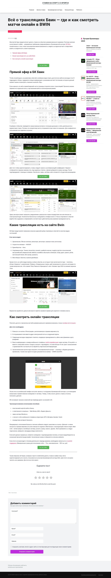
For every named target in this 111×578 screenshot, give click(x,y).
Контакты (100, 574)
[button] (43, 65)
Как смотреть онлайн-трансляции (22, 59)
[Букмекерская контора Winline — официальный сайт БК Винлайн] (83, 131)
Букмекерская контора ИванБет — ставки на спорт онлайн (93, 98)
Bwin (10, 492)
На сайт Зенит (91, 54)
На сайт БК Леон (91, 123)
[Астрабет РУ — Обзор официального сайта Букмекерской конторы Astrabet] (83, 62)
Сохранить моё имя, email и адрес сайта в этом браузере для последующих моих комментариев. (42, 547)
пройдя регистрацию (69, 323)
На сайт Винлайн (91, 140)
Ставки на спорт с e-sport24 (55, 3)
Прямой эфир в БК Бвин (19, 53)
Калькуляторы (69, 10)
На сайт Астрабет (92, 71)
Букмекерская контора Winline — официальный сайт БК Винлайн (93, 130)
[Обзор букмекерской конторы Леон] (83, 116)
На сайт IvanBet (91, 108)
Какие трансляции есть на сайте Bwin (23, 56)
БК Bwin (68, 44)
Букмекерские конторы (55, 10)
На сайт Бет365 (91, 92)
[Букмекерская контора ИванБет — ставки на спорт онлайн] (83, 100)
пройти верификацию (52, 342)
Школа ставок (41, 10)
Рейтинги (79, 10)
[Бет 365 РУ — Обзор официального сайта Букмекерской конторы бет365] (83, 79)
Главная (31, 10)
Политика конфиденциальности (88, 574)
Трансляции (14, 492)
